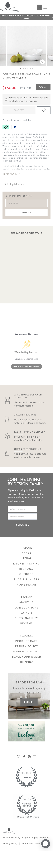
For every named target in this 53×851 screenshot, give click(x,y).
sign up (33, 101)
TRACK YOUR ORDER (26, 657)
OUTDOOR (26, 574)
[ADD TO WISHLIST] (43, 110)
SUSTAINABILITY (26, 618)
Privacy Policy (10, 843)
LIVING (26, 558)
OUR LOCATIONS (26, 607)
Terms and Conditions (33, 843)
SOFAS (26, 553)
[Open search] (39, 7)
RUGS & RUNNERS (26, 579)
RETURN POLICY (26, 646)
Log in (22, 101)
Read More (10, 173)
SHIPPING (26, 662)
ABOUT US (26, 602)
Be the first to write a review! (26, 366)
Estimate (26, 212)
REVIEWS (26, 623)
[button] (26, 17)
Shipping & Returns (14, 184)
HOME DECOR (26, 584)
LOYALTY (26, 613)
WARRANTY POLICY (26, 651)
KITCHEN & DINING (26, 563)
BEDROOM (26, 569)
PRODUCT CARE (26, 641)
